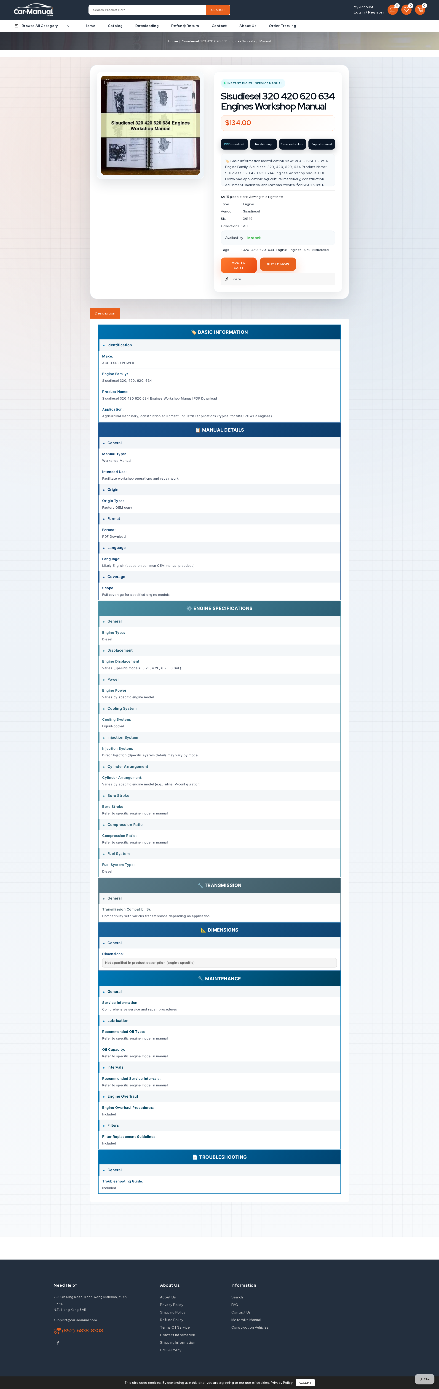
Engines (295, 250)
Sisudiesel (251, 211)
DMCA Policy (171, 1350)
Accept (305, 1383)
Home (173, 41)
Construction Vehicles (250, 1327)
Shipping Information (177, 1342)
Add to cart (239, 265)
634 (271, 250)
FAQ (234, 1305)
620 (263, 250)
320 (246, 250)
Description (105, 313)
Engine (248, 204)
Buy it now (278, 264)
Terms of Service (175, 1327)
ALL (246, 226)
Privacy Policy (171, 1305)
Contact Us (241, 1312)
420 (254, 250)
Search (237, 1297)
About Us (168, 1297)
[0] (393, 10)
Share (236, 279)
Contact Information (177, 1335)
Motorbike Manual (246, 1320)
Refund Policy (171, 1320)
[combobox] (159, 10)
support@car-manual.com (75, 1320)
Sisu (307, 250)
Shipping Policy (172, 1312)
